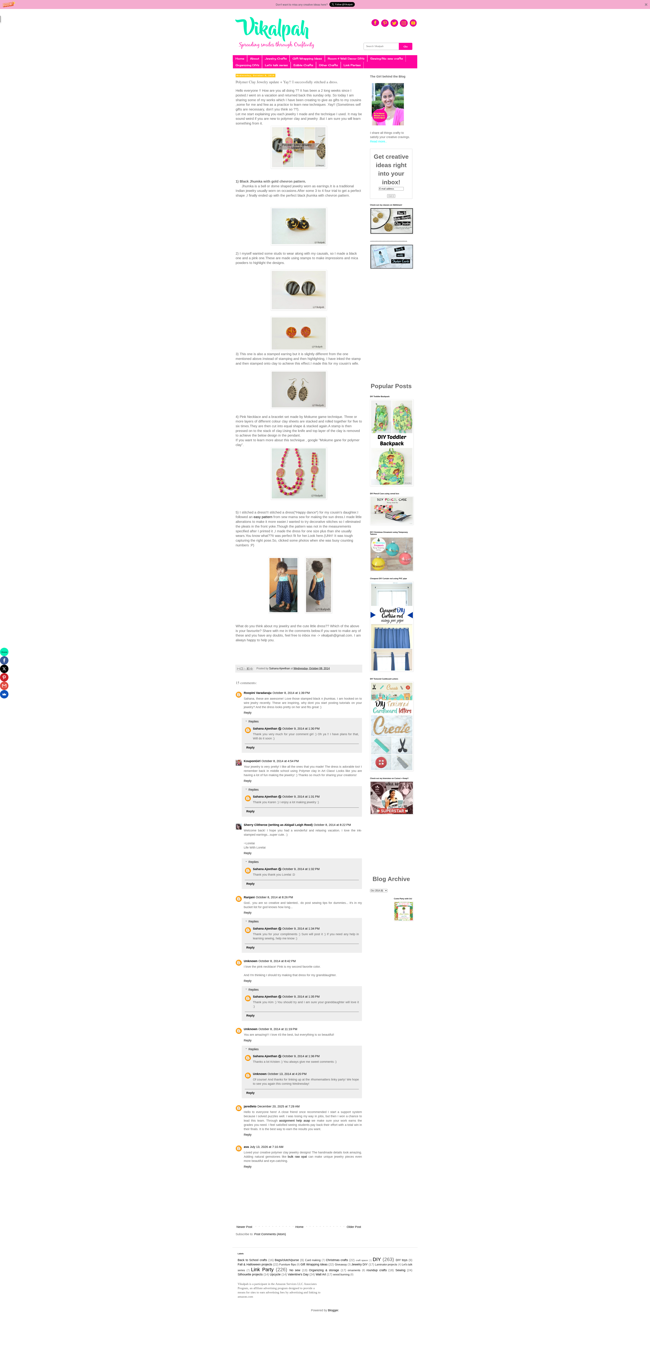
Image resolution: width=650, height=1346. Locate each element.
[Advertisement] (391, 326)
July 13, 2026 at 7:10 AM (266, 1147)
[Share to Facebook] (248, 668)
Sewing (400, 1270)
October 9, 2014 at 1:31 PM (301, 796)
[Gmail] (4, 686)
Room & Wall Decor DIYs (346, 58)
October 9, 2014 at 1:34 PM (301, 928)
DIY (377, 1259)
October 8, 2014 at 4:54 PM (280, 761)
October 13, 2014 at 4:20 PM (287, 1074)
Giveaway (341, 1264)
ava (246, 1147)
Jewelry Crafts (276, 58)
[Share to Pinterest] (251, 668)
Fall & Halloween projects (255, 1264)
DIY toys (402, 1260)
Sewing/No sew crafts (386, 58)
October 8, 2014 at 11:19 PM (277, 1029)
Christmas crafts (337, 1260)
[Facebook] (4, 660)
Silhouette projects (250, 1274)
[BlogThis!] (241, 668)
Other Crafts (328, 65)
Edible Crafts (303, 65)
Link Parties (352, 65)
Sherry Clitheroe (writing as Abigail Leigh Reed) (278, 825)
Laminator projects (386, 1264)
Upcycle (275, 1274)
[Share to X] (245, 668)
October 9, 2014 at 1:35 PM (301, 996)
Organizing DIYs (247, 65)
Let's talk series (276, 65)
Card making (313, 1260)
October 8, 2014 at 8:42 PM (277, 961)
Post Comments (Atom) (270, 1234)
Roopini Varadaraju (258, 693)
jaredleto (250, 1106)
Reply (248, 712)
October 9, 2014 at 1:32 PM (301, 869)
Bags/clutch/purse (287, 1260)
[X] (4, 669)
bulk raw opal (297, 1156)
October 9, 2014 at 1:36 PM (301, 1056)
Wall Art (321, 1274)
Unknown (250, 961)
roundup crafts (376, 1270)
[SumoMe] (4, 694)
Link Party (262, 1269)
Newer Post (244, 1227)
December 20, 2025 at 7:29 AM (278, 1106)
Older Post (354, 1227)
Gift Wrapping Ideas (307, 58)
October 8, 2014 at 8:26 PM (274, 897)
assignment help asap (294, 1120)
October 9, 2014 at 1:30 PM (301, 728)
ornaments (354, 1270)
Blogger (333, 1310)
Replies (253, 721)
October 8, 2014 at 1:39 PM (291, 693)
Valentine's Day (298, 1274)
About (254, 58)
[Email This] (238, 668)
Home (239, 58)
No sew (294, 1270)
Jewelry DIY (359, 1264)
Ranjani (249, 897)
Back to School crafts (252, 1260)
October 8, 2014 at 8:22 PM (332, 825)
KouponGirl (252, 761)
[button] (325, 4)
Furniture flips (287, 1264)
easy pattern (262, 517)
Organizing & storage (324, 1270)
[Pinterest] (4, 677)
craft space (362, 1260)
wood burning (341, 1274)
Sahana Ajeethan (265, 728)
